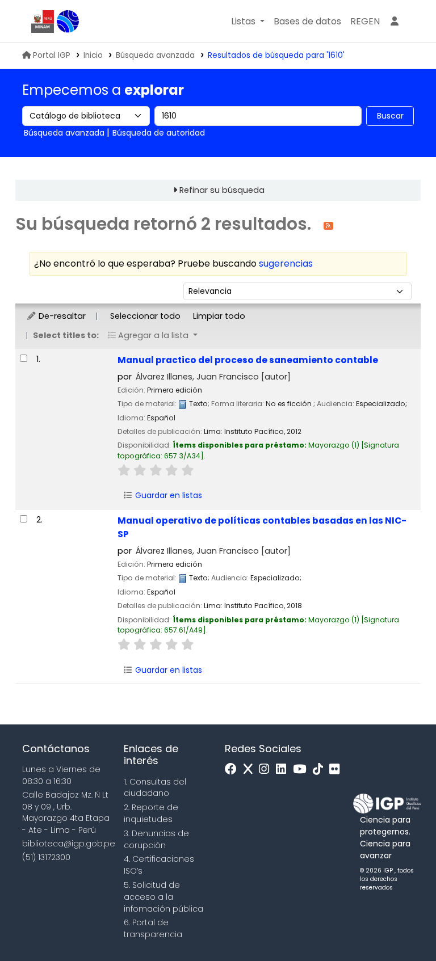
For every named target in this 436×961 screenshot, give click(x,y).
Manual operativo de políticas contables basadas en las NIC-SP (262, 527)
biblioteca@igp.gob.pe (68, 843)
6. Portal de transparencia (153, 928)
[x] (251, 769)
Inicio (93, 55)
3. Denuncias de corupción (156, 839)
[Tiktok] (321, 769)
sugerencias (286, 263)
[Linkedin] (284, 769)
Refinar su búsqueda (222, 190)
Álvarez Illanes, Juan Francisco (213, 376)
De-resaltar (61, 316)
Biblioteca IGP (68, 21)
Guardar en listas (167, 495)
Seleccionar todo (145, 316)
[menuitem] (365, 21)
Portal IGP (51, 55)
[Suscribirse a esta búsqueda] (328, 225)
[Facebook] (233, 769)
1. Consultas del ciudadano (155, 787)
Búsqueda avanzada (155, 55)
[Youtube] (302, 769)
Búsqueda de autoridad (158, 132)
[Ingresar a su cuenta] (394, 21)
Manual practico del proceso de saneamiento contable (248, 360)
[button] (248, 21)
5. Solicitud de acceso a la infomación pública (163, 896)
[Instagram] (267, 769)
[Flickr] (337, 769)
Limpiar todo (219, 316)
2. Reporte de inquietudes (151, 813)
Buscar (390, 115)
